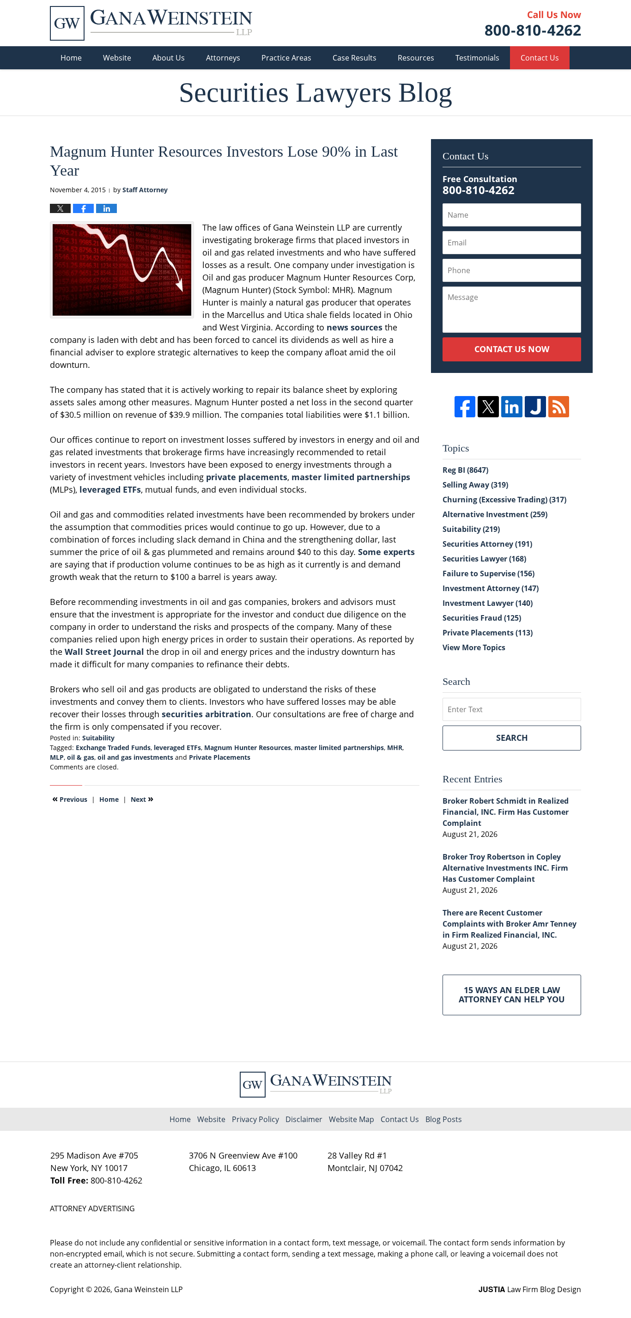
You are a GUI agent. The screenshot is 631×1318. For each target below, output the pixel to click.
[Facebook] (465, 406)
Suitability (98, 737)
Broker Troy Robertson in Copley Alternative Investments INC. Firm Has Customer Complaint (505, 868)
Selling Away (475, 485)
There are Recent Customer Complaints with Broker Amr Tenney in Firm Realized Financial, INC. (509, 924)
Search (512, 737)
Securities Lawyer (484, 559)
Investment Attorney (491, 588)
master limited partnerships (350, 476)
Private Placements (219, 757)
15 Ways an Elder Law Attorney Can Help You (512, 994)
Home (71, 58)
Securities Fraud (482, 618)
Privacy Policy (255, 1119)
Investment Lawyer (488, 603)
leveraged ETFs (110, 489)
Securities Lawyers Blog (151, 23)
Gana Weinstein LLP (148, 1289)
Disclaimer (303, 1119)
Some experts (386, 551)
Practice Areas (286, 58)
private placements (246, 476)
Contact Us (540, 58)
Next (142, 799)
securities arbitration (206, 714)
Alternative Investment (495, 514)
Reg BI (465, 470)
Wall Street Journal (104, 651)
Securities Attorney (487, 544)
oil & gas (80, 757)
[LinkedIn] (511, 406)
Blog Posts (443, 1119)
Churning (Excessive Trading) (504, 499)
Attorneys (223, 58)
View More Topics (474, 647)
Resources (416, 58)
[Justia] (535, 406)
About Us (168, 58)
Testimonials (477, 58)
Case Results (354, 58)
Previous (69, 799)
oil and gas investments (135, 757)
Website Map (351, 1119)
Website (117, 58)
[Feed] (559, 406)
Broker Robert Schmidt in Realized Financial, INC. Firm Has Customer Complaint (506, 812)
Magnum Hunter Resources (247, 747)
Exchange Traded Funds (113, 747)
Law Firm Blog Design (530, 1289)
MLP (57, 757)
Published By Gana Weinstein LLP (533, 23)
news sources (354, 327)
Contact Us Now (511, 348)
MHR (394, 747)
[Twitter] (488, 406)
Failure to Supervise (488, 573)
